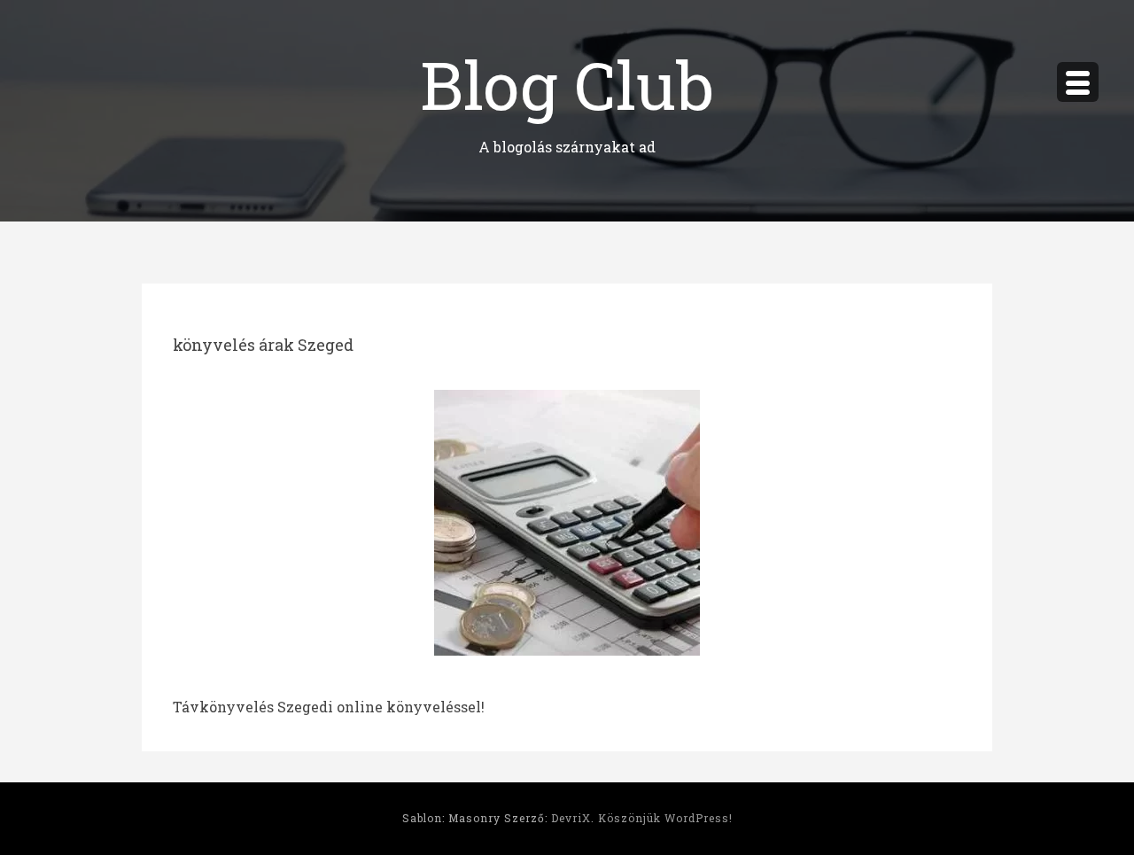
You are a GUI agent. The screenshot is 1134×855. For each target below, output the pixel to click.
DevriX (571, 818)
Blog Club (567, 84)
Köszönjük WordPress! (665, 818)
